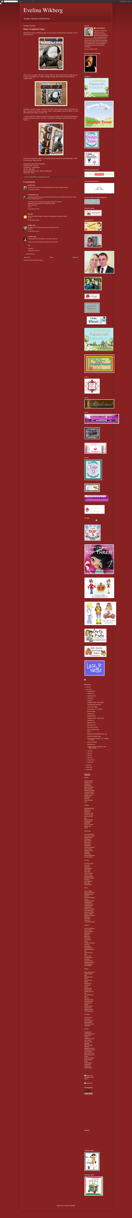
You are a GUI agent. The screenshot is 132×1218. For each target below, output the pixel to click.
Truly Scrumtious (88, 1020)
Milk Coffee (87, 883)
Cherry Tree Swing (92, 707)
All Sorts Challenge (89, 928)
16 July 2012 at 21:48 (33, 231)
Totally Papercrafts (89, 901)
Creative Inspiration (89, 847)
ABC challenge (88, 1045)
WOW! (89, 731)
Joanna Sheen (88, 1042)
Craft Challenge (88, 873)
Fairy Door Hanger (92, 742)
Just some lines (88, 960)
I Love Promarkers (89, 834)
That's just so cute (89, 1024)
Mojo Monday (88, 785)
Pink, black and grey (92, 727)
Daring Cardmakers (89, 892)
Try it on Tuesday (88, 824)
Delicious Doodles (89, 909)
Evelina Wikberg (43, 10)
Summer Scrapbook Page (94, 736)
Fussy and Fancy (88, 910)
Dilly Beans (87, 917)
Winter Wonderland (89, 972)
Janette (30, 185)
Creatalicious (27, 167)
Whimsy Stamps (88, 850)
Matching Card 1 (91, 725)
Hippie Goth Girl (91, 716)
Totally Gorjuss (88, 964)
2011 (87, 765)
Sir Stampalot (87, 1050)
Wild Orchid (87, 797)
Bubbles (30, 225)
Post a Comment (30, 254)
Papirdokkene (88, 884)
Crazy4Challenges (89, 962)
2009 (87, 767)
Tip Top (25, 169)
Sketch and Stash (89, 787)
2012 (87, 689)
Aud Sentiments (88, 857)
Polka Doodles (88, 891)
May (88, 753)
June (88, 751)
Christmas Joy (91, 713)
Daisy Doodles (88, 1068)
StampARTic (87, 1064)
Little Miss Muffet (88, 876)
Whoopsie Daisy (88, 999)
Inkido (86, 1061)
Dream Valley (87, 990)
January (89, 762)
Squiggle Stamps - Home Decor (95, 718)
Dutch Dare (87, 870)
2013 (87, 687)
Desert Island (87, 1007)
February (89, 760)
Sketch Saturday (88, 931)
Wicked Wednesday (89, 855)
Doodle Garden (88, 1006)
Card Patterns (88, 965)
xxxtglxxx (30, 236)
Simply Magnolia (88, 1011)
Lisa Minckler (31, 194)
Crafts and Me (88, 849)
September (90, 696)
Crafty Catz (26, 172)
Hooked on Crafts (89, 793)
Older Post (75, 257)
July (88, 700)
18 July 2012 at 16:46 (33, 250)
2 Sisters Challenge (89, 943)
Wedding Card (91, 744)
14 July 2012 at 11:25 (33, 209)
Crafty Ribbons (88, 868)
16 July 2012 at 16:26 (33, 220)
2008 (87, 769)
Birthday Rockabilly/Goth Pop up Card (97, 734)
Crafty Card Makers (89, 790)
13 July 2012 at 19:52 (33, 189)
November (90, 691)
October (89, 693)
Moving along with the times (31, 171)
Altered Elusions (88, 1001)
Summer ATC (90, 720)
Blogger (73, 1205)
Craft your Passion (89, 792)
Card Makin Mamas (89, 922)
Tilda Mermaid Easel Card (94, 704)
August (89, 698)
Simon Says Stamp (89, 836)
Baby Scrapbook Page (93, 729)
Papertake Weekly (89, 808)
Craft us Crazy (88, 875)
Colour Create (88, 1017)
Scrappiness (87, 1066)
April (88, 755)
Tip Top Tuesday (88, 815)
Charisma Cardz (27, 165)
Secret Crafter (88, 930)
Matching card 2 (91, 722)
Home (51, 257)
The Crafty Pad (88, 881)
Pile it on (86, 998)
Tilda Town (87, 918)
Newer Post (27, 257)
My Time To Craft (88, 813)
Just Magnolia (88, 902)
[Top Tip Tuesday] (96, 520)
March (89, 757)
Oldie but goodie (88, 819)
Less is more (87, 956)
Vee (29, 214)
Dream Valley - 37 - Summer (94, 709)
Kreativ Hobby (88, 1063)
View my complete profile (91, 49)
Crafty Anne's (87, 907)
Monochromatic (91, 711)
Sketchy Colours (88, 1009)
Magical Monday (88, 781)
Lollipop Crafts (88, 795)
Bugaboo (86, 1048)
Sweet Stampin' (88, 948)
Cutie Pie (86, 798)
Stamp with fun (88, 789)
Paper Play (87, 871)
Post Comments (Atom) (37, 260)
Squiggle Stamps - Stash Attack (95, 702)
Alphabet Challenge (89, 915)
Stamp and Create (89, 1053)
